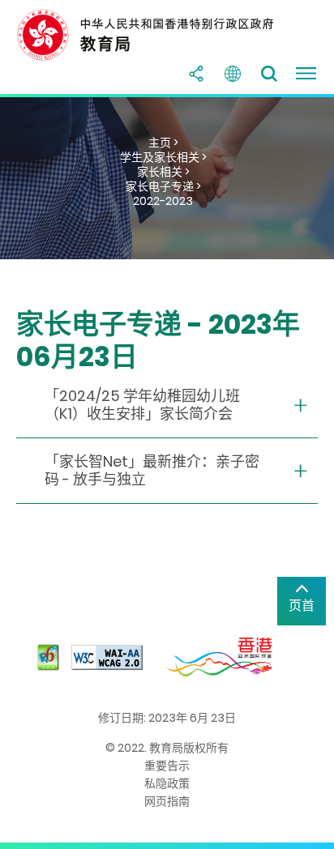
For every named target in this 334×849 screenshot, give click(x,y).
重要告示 (167, 765)
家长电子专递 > (163, 186)
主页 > (163, 142)
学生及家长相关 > (163, 157)
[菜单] (305, 74)
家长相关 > (163, 171)
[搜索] (269, 74)
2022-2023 (163, 201)
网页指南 (167, 801)
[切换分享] (196, 74)
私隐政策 (167, 783)
